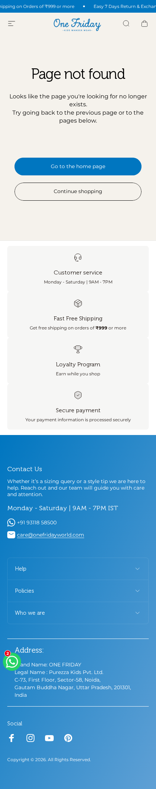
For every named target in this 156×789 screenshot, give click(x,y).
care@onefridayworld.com (50, 535)
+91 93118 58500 (37, 522)
